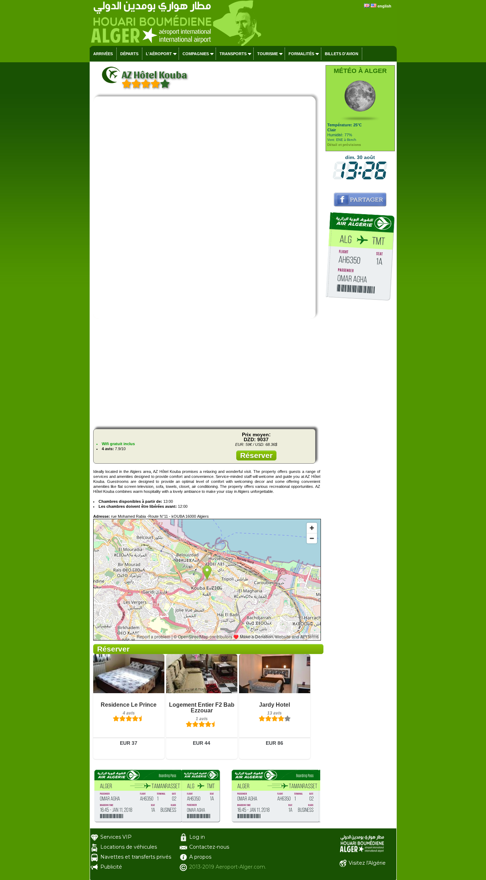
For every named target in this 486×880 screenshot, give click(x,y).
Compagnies (196, 54)
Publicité (111, 867)
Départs (129, 54)
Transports (233, 54)
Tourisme (267, 54)
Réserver (256, 455)
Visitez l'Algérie (367, 863)
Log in (197, 837)
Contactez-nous (209, 847)
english (384, 6)
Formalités (301, 54)
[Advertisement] (206, 373)
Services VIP (116, 837)
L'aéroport (159, 54)
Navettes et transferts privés (135, 857)
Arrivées (103, 54)
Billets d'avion (341, 54)
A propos (200, 857)
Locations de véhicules (128, 847)
